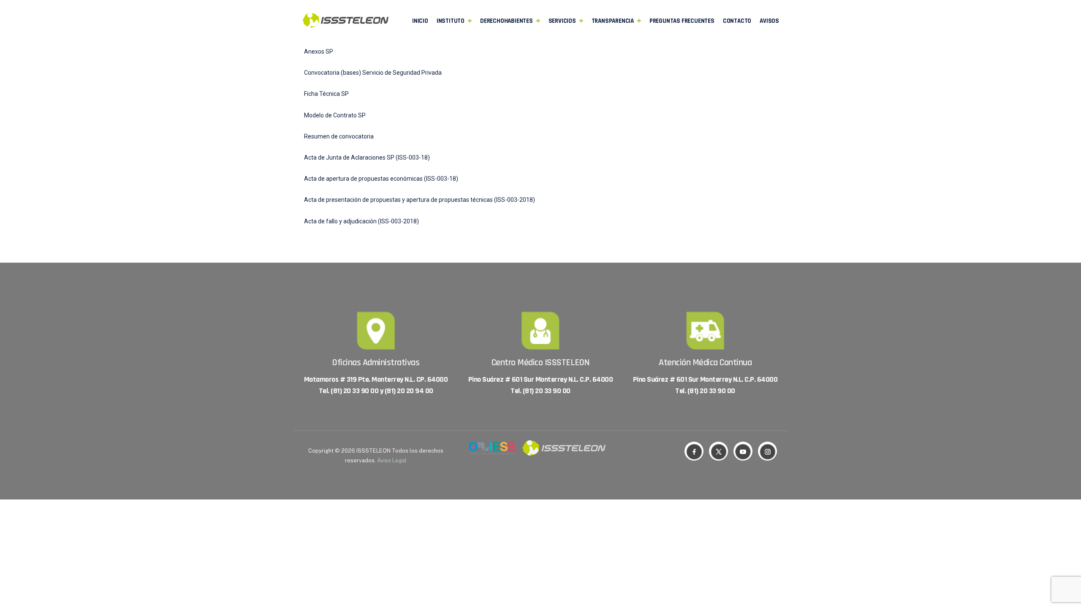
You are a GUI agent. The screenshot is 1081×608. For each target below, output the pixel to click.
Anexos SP (318, 51)
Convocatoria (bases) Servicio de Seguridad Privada (373, 72)
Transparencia (613, 21)
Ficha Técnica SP (326, 93)
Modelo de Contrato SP (335, 115)
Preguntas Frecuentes (681, 21)
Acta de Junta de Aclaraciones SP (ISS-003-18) (367, 157)
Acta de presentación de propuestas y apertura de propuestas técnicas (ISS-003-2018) (419, 199)
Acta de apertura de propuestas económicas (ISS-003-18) (381, 178)
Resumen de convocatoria (339, 136)
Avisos (769, 21)
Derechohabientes (506, 21)
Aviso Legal (392, 460)
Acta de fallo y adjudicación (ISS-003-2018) (361, 221)
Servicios (562, 21)
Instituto (450, 21)
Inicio (420, 21)
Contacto (737, 21)
